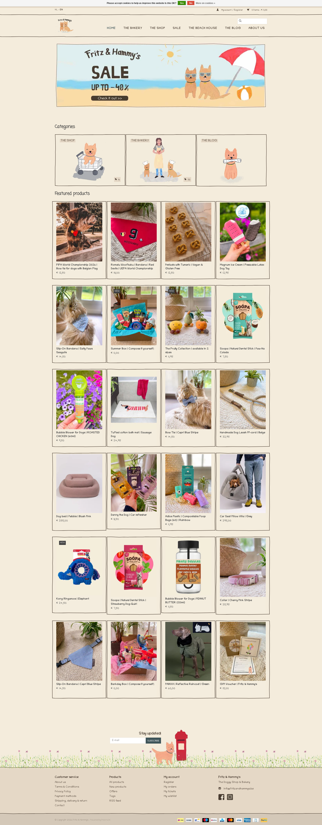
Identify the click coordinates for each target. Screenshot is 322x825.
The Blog (233, 28)
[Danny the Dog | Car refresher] (134, 483)
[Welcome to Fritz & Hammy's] (161, 75)
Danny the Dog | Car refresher (129, 515)
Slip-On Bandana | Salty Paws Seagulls (74, 351)
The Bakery (132, 28)
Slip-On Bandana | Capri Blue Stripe (78, 684)
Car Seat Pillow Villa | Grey (236, 516)
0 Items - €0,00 (259, 10)
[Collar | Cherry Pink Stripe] (243, 567)
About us (257, 28)
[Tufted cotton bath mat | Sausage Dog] (134, 399)
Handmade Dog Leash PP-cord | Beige (242, 432)
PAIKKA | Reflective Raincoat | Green (187, 684)
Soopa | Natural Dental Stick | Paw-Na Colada (242, 351)
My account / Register (232, 10)
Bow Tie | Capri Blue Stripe (181, 432)
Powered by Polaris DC (100, 820)
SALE (177, 28)
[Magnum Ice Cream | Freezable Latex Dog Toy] (243, 232)
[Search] (240, 21)
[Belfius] (213, 820)
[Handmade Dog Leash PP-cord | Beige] (243, 399)
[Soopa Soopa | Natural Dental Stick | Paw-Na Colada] (243, 315)
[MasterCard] (230, 820)
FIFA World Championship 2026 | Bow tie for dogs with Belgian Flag (77, 267)
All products (116, 782)
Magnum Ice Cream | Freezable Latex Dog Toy (242, 267)
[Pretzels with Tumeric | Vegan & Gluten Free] (188, 232)
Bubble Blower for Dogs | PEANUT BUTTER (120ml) (185, 601)
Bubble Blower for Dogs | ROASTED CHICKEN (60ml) (78, 434)
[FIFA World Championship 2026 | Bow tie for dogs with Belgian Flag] (79, 232)
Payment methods (65, 796)
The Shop (157, 28)
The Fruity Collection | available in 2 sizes (187, 351)
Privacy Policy (63, 791)
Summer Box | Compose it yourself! (132, 349)
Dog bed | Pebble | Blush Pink (73, 516)
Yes (182, 3)
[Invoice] (255, 820)
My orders (170, 787)
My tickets (170, 791)
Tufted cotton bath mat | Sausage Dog (131, 434)
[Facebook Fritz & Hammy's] (221, 797)
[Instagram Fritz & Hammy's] (230, 797)
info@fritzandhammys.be (239, 789)
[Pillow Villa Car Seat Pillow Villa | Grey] (243, 483)
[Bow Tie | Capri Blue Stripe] (188, 399)
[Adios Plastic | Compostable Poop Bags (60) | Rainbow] (188, 483)
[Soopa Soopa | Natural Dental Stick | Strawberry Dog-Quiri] (134, 567)
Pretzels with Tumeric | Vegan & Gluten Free (184, 267)
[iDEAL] (180, 820)
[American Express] (247, 820)
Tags (112, 796)
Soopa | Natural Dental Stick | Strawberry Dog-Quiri (128, 602)
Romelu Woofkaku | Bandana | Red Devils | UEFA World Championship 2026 (132, 267)
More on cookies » (205, 3)
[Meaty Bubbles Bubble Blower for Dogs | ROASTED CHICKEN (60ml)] (79, 399)
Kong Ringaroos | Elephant (72, 599)
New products (117, 787)
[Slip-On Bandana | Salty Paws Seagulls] (79, 315)
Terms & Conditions (67, 787)
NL (56, 10)
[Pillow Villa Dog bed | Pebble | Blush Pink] (79, 483)
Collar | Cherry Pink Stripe (236, 600)
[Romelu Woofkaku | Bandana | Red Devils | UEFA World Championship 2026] (134, 232)
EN (61, 10)
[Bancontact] (197, 820)
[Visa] (238, 820)
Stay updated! (150, 734)
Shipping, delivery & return (71, 801)
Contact (59, 805)
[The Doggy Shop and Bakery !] (66, 25)
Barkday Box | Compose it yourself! (132, 684)
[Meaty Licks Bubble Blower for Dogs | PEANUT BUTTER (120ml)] (188, 566)
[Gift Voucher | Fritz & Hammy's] (243, 651)
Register (169, 782)
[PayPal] (263, 820)
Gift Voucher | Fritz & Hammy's (238, 684)
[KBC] (222, 820)
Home (111, 28)
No (190, 3)
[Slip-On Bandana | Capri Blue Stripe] (79, 651)
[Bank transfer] (188, 820)
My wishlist (170, 796)
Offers (113, 791)
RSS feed (115, 801)
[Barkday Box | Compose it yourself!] (134, 651)
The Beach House (203, 28)
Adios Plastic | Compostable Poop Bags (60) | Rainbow (185, 518)
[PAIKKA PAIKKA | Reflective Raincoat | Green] (188, 651)
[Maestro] (205, 820)
